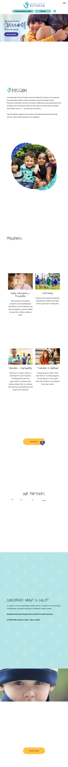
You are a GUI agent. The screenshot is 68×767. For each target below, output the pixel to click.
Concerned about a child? (23, 11)
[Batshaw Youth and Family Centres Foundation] (34, 5)
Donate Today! (34, 751)
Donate (42, 11)
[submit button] (54, 11)
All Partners (34, 442)
